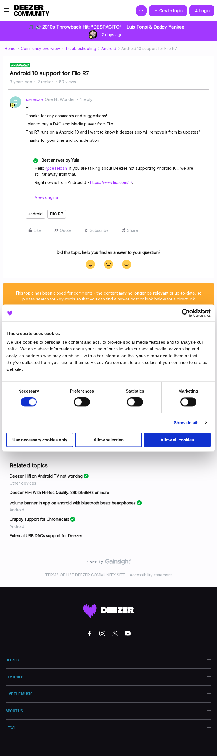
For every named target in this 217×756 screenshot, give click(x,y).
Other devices (23, 483)
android (35, 214)
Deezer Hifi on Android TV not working (46, 476)
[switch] (82, 402)
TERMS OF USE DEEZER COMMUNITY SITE (85, 574)
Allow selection (109, 439)
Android (108, 48)
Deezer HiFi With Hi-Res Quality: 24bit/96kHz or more (59, 492)
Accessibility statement (151, 574)
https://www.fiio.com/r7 (111, 182)
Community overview (40, 48)
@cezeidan (56, 168)
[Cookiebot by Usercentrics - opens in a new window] (186, 313)
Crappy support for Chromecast (39, 519)
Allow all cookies (177, 439)
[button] (6, 11)
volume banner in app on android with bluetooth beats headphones (73, 502)
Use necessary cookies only (39, 439)
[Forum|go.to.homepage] (31, 10)
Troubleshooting (80, 48)
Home (10, 48)
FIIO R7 (56, 214)
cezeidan (34, 99)
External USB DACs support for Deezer (46, 535)
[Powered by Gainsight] (108, 563)
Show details (186, 423)
